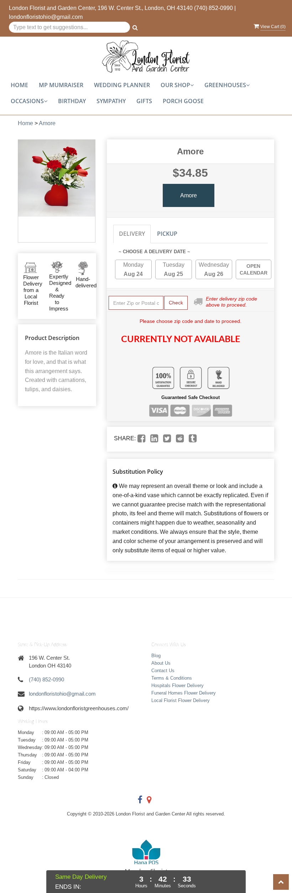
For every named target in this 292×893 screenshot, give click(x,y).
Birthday (72, 101)
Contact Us (162, 670)
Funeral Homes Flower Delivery (183, 693)
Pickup (167, 234)
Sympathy (111, 101)
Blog (156, 655)
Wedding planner (122, 85)
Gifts (144, 101)
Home (19, 85)
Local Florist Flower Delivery (180, 700)
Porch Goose (183, 101)
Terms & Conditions (171, 678)
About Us (161, 663)
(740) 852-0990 (213, 8)
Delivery (132, 234)
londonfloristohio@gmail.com (46, 17)
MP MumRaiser (61, 85)
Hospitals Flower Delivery (177, 685)
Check (176, 302)
